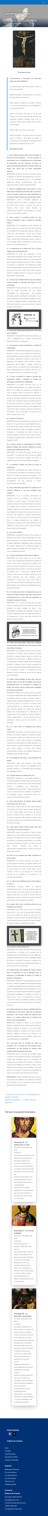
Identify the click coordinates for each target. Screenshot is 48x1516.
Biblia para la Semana (12, 1469)
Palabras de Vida (10, 1484)
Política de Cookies (14, 1441)
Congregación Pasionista (13, 1509)
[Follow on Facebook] (10, 1434)
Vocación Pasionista (11, 1460)
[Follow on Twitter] (14, 1434)
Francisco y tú (9, 1481)
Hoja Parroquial (10, 1454)
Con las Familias (10, 1478)
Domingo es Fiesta (11, 1457)
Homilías (8, 1451)
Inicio (6, 1448)
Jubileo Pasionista (11, 1506)
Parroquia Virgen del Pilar (13, 1497)
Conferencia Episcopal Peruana (15, 1503)
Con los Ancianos (10, 1472)
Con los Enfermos (11, 1475)
